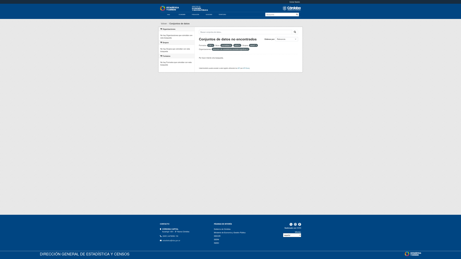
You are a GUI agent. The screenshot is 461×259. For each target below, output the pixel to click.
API (239, 68)
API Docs (246, 68)
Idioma (297, 232)
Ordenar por (269, 39)
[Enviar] (297, 14)
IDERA (216, 239)
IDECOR (217, 236)
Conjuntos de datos (179, 23)
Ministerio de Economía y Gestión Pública (230, 232)
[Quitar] (212, 45)
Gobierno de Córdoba (222, 229)
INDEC (216, 243)
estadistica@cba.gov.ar (171, 240)
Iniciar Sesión (295, 2)
